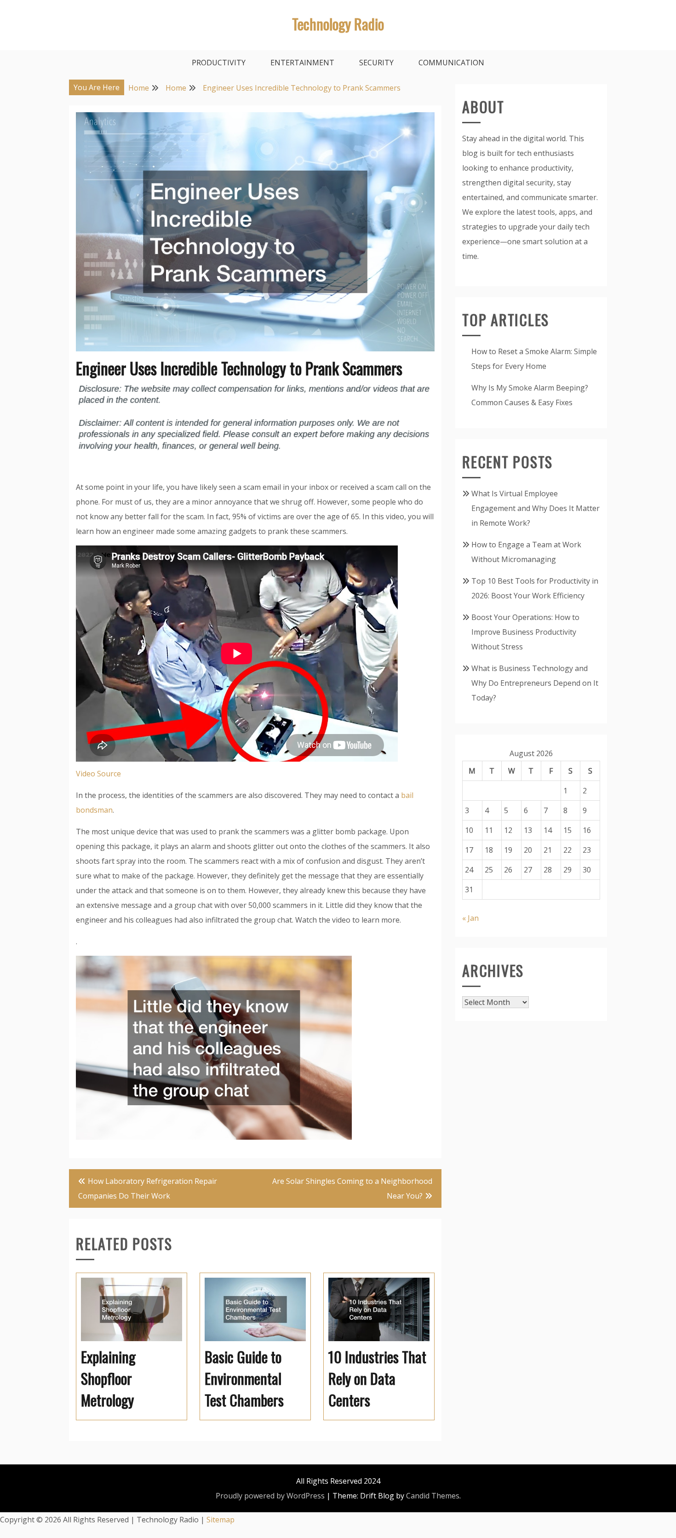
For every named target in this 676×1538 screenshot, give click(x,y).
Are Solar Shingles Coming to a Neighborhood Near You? (352, 1188)
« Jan (470, 918)
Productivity (219, 62)
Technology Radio (338, 23)
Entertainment (302, 62)
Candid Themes (432, 1496)
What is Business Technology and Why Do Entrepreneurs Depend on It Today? (534, 683)
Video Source (98, 774)
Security (376, 62)
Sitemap (220, 1520)
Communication (451, 62)
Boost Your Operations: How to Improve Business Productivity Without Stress (525, 632)
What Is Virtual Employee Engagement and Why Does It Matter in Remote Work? (535, 508)
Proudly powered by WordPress (270, 1496)
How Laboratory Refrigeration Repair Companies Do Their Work (147, 1188)
